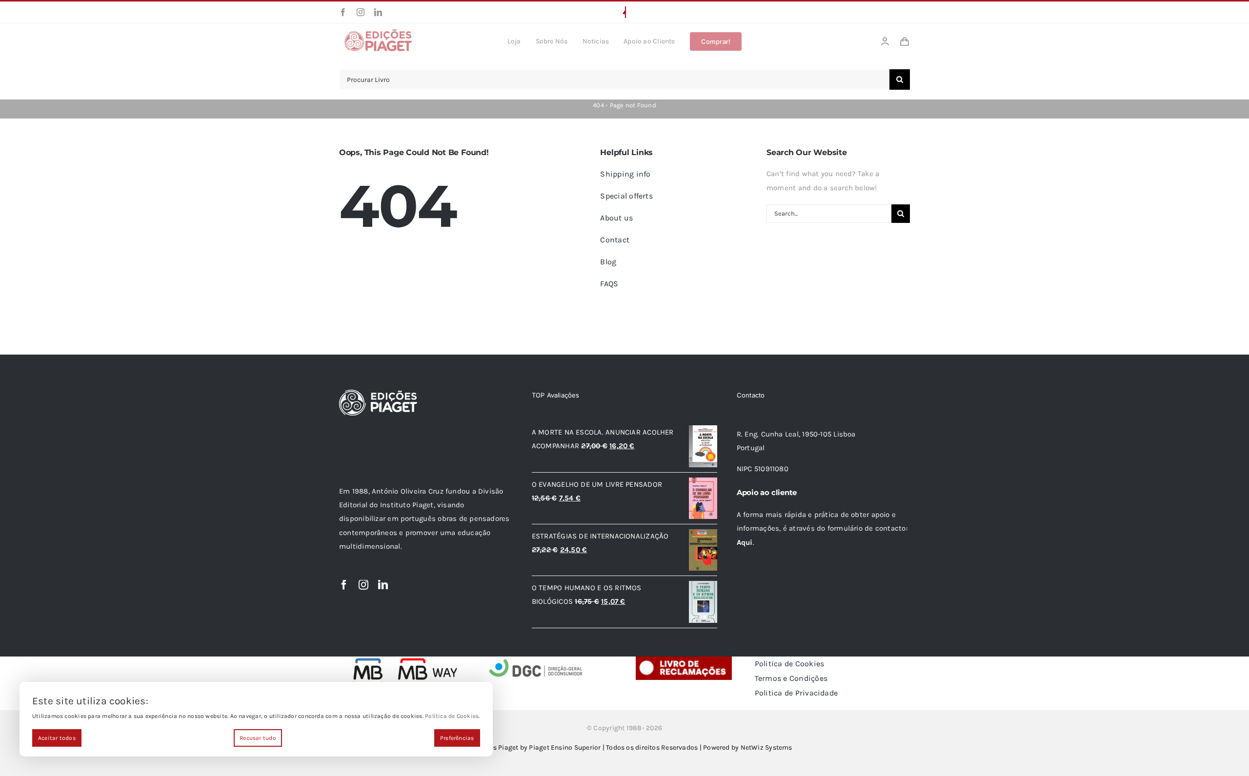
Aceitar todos (57, 738)
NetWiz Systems (766, 747)
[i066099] (536, 660)
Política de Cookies (452, 716)
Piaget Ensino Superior (565, 747)
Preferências (457, 738)
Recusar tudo (258, 738)
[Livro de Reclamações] (684, 660)
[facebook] (343, 12)
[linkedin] (378, 12)
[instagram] (360, 12)
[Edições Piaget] (378, 31)
